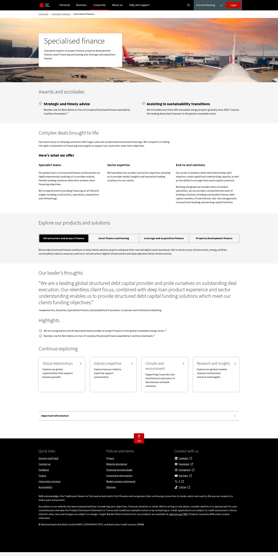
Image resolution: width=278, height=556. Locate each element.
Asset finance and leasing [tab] (114, 238)
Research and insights (213, 363)
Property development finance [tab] (214, 238)
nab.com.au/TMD (178, 514)
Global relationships (57, 363)
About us (117, 5)
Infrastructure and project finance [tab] (63, 238)
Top (139, 440)
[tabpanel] (139, 252)
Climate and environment (155, 366)
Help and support (139, 5)
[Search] (188, 5)
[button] (233, 5)
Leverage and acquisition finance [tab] (164, 238)
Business (81, 5)
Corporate (99, 5)
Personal (64, 5)
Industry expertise (107, 363)
